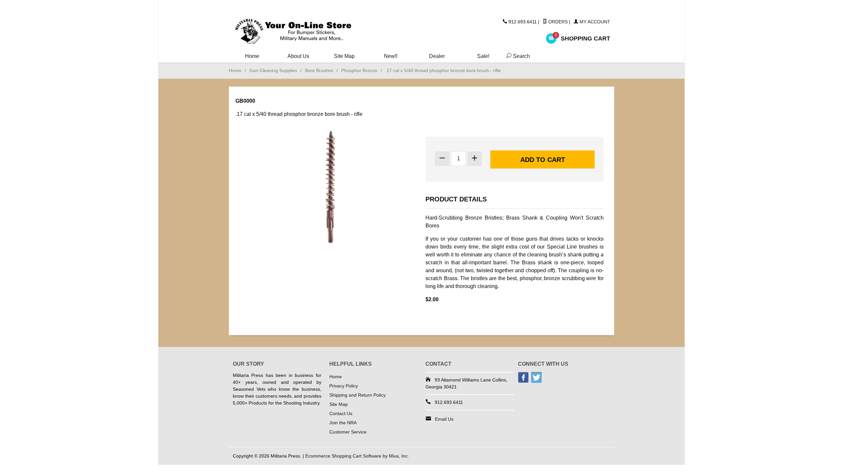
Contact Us (340, 413)
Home (252, 56)
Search (517, 56)
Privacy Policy (343, 385)
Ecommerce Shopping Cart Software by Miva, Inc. (357, 456)
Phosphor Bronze (359, 70)
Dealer (437, 56)
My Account (594, 21)
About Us (298, 56)
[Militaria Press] (293, 31)
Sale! (483, 56)
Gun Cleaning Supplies (273, 70)
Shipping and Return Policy (357, 395)
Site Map (344, 56)
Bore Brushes (319, 70)
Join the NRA (343, 422)
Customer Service (348, 431)
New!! (390, 56)
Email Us (444, 419)
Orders (557, 21)
